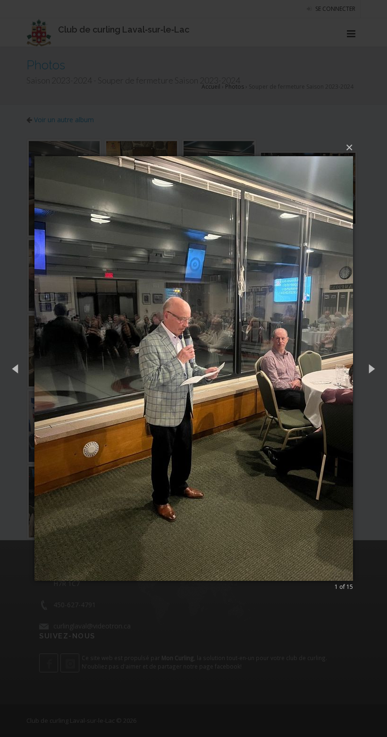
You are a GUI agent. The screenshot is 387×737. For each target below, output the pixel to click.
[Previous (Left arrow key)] (16, 368)
